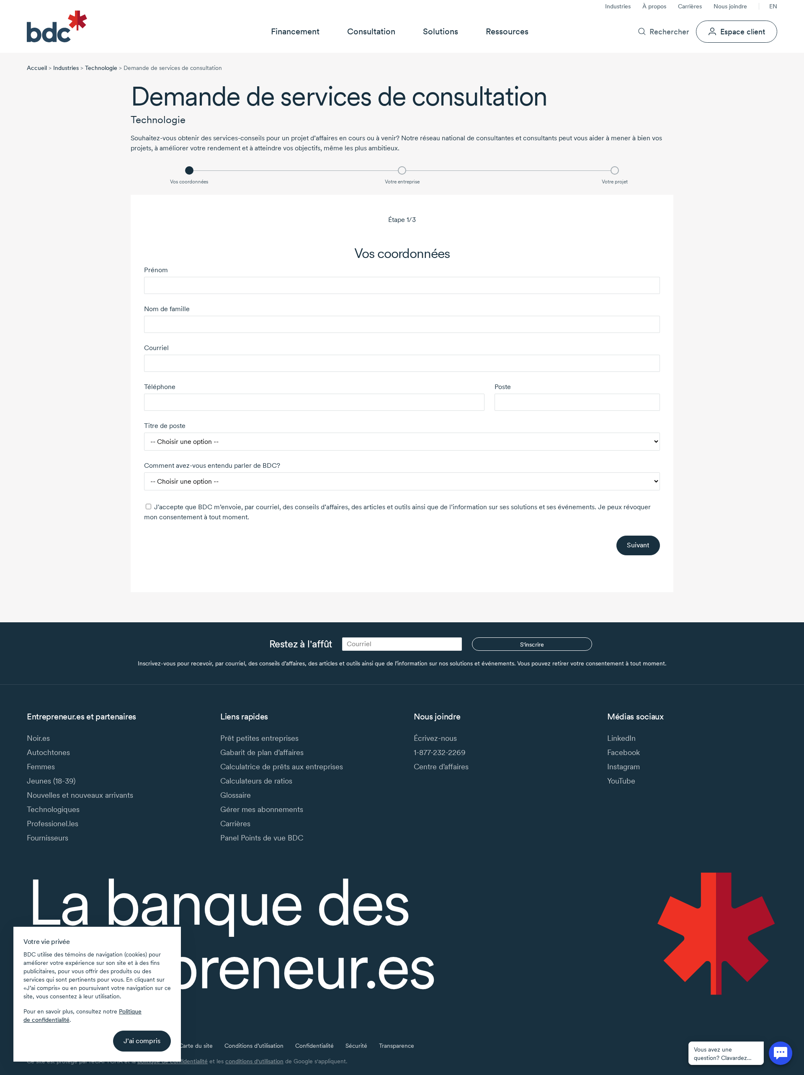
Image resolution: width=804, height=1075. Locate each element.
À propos (654, 6)
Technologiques (53, 809)
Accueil (37, 67)
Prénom (156, 270)
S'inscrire (532, 644)
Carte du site (196, 1045)
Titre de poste (165, 426)
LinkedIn (621, 738)
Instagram (623, 766)
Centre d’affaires (441, 766)
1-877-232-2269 (440, 752)
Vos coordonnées (189, 182)
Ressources (507, 31)
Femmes (41, 766)
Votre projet (615, 182)
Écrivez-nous (435, 738)
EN (773, 6)
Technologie (101, 67)
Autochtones (48, 752)
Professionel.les (52, 823)
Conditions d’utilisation (253, 1045)
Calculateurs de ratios (256, 780)
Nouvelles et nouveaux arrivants (80, 795)
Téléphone (159, 387)
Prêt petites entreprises (259, 738)
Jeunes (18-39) (51, 780)
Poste (503, 387)
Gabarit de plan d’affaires (262, 752)
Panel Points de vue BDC (261, 837)
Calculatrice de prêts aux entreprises (281, 766)
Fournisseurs (47, 837)
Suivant (638, 545)
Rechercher (669, 31)
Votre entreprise (402, 182)
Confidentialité (314, 1045)
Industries (618, 6)
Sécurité (356, 1045)
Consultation (371, 31)
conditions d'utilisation (254, 1061)
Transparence (396, 1045)
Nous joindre (730, 6)
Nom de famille (167, 309)
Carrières (690, 6)
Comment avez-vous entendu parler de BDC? (212, 465)
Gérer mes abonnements (261, 809)
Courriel (156, 348)
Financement (295, 31)
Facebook (623, 752)
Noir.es (38, 738)
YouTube (621, 780)
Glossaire (235, 795)
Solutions (440, 31)
